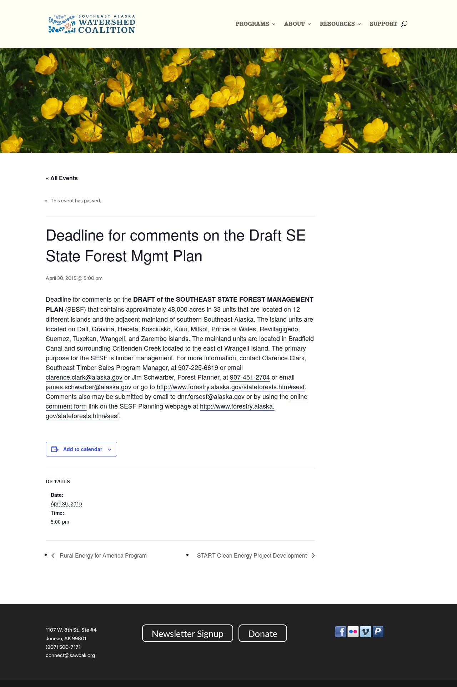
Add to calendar (82, 449)
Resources (337, 24)
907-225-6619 (198, 367)
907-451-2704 (250, 376)
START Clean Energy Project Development (252, 555)
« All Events (62, 178)
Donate (262, 633)
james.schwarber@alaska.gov (88, 386)
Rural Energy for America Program (102, 555)
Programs (252, 24)
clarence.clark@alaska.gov (84, 376)
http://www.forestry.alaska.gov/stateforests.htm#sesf (231, 386)
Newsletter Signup (188, 633)
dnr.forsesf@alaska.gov (211, 396)
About (294, 24)
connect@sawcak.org (70, 655)
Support (383, 24)
